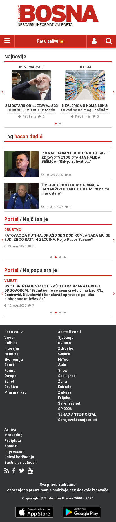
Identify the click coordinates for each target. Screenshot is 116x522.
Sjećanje (65, 337)
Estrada (65, 387)
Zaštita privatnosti (20, 462)
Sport (9, 365)
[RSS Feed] (6, 471)
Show (63, 370)
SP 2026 (65, 409)
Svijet (9, 381)
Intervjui (11, 348)
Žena (62, 381)
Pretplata (12, 440)
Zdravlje (65, 348)
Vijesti (9, 337)
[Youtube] (30, 471)
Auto (62, 365)
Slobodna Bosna (58, 498)
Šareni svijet (69, 403)
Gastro (64, 354)
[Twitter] (21, 471)
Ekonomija (13, 359)
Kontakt (10, 446)
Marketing (13, 435)
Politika (11, 343)
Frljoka (64, 398)
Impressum (14, 451)
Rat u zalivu (14, 332)
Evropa (10, 376)
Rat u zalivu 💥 (50, 41)
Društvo (11, 387)
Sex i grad (67, 376)
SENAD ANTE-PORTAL (77, 414)
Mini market (15, 392)
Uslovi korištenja (19, 457)
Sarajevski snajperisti (77, 420)
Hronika (11, 354)
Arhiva (10, 429)
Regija (9, 370)
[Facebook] (14, 471)
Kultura (64, 343)
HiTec (63, 359)
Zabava (65, 392)
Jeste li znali (69, 332)
